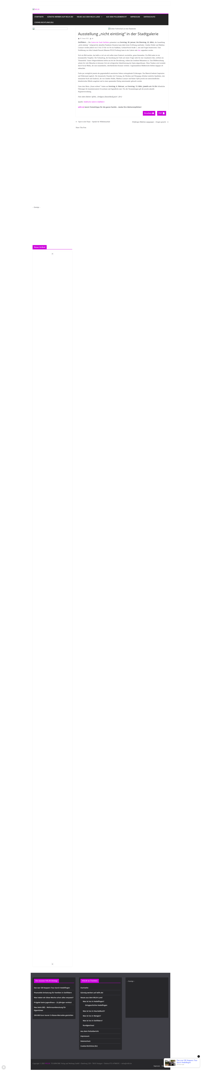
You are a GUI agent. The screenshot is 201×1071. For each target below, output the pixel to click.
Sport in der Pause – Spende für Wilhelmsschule (94, 122)
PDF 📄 (161, 113)
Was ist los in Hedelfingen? (93, 1001)
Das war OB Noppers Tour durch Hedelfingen (52, 988)
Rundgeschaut (88, 1025)
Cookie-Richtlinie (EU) (43, 22)
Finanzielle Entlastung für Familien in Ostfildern (53, 993)
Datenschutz (149, 17)
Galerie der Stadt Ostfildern (100, 42)
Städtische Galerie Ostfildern (94, 102)
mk (92, 38)
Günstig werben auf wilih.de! (60, 17)
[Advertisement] (52, 225)
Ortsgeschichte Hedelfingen (96, 1005)
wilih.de (81, 107)
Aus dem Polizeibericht (116, 17)
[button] (101, 16)
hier (139, 50)
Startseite (39, 17)
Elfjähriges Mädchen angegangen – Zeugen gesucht (149, 122)
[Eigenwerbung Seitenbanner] (50, 29)
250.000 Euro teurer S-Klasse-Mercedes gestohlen (53, 1015)
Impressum (135, 17)
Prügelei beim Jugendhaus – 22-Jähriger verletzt (53, 1002)
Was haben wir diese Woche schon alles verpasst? (53, 997)
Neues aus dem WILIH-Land (88, 17)
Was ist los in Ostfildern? (92, 1020)
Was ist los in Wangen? (92, 1016)
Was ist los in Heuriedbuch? (94, 1011)
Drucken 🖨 (149, 113)
